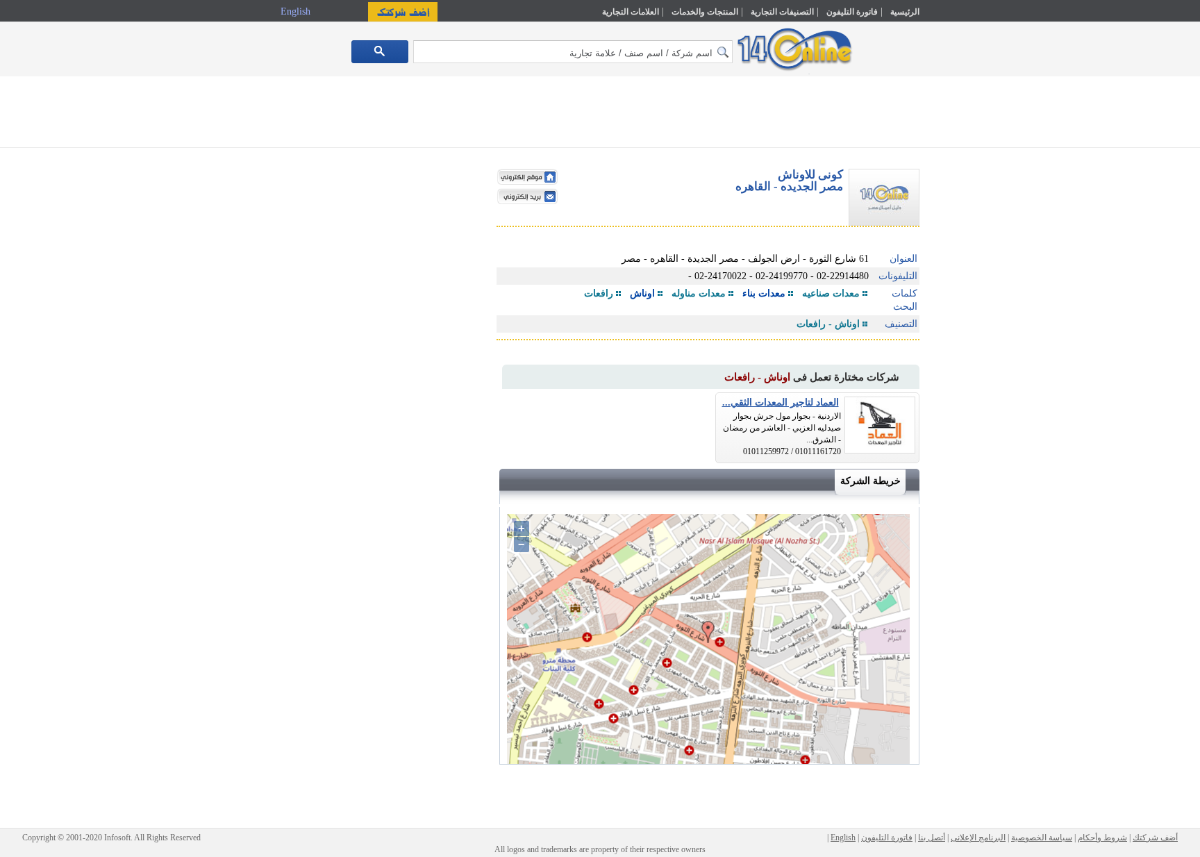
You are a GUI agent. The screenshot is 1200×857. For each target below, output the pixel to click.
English (297, 11)
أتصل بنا (931, 837)
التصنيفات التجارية (782, 12)
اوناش (642, 293)
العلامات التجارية (630, 12)
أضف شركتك (1155, 837)
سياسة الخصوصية (1041, 837)
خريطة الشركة (870, 481)
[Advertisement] (979, 296)
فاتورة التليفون (852, 12)
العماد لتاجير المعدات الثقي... (780, 402)
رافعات (598, 293)
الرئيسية (904, 12)
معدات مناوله (699, 293)
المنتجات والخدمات (705, 12)
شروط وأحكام (1102, 837)
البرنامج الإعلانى (978, 837)
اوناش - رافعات (828, 324)
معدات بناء (763, 293)
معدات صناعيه (831, 293)
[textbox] (573, 51)
